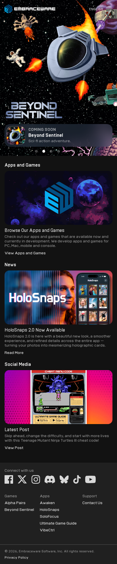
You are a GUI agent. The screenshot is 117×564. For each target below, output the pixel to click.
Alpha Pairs (15, 503)
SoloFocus (49, 517)
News (10, 265)
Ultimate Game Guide (58, 523)
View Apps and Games (25, 253)
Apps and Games (22, 165)
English (96, 9)
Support (89, 496)
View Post (14, 448)
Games (11, 496)
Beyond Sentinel (19, 510)
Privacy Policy (16, 557)
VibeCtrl (47, 530)
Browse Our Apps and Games (34, 230)
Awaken (47, 503)
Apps (45, 496)
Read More (14, 353)
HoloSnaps (49, 510)
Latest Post (17, 429)
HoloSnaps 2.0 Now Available (35, 330)
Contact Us (92, 503)
